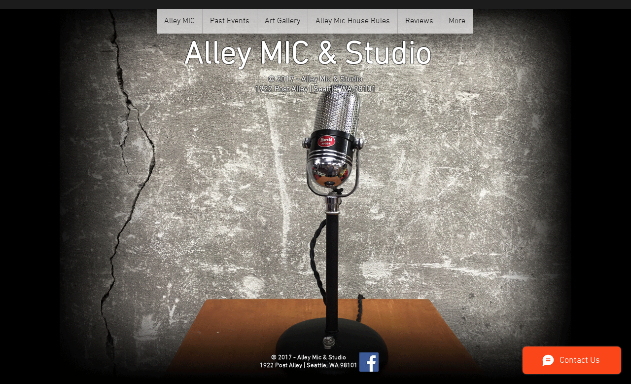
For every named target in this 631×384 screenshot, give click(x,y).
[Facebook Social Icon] (369, 362)
